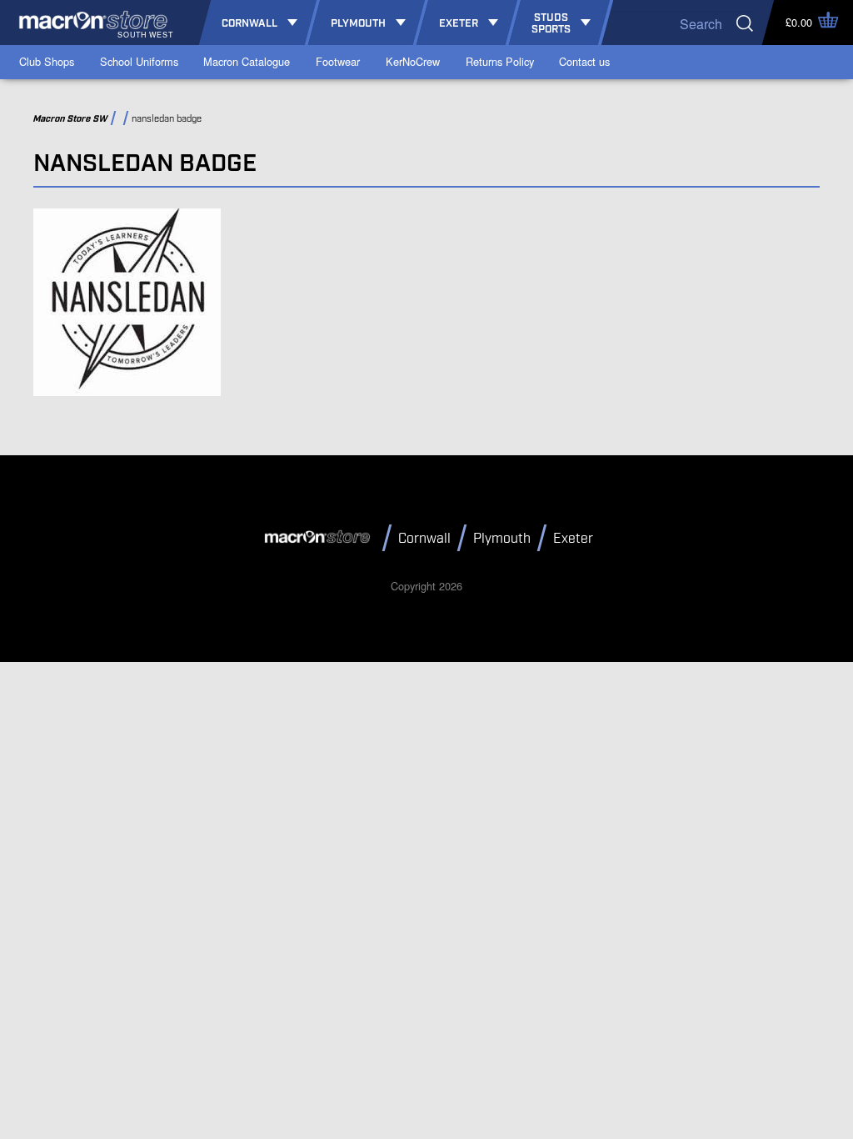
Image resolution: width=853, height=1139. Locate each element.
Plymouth (502, 539)
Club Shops (46, 61)
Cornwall (424, 539)
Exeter (573, 539)
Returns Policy (500, 61)
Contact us (584, 61)
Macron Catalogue (246, 61)
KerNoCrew (413, 61)
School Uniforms (139, 61)
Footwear (338, 61)
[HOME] (320, 537)
